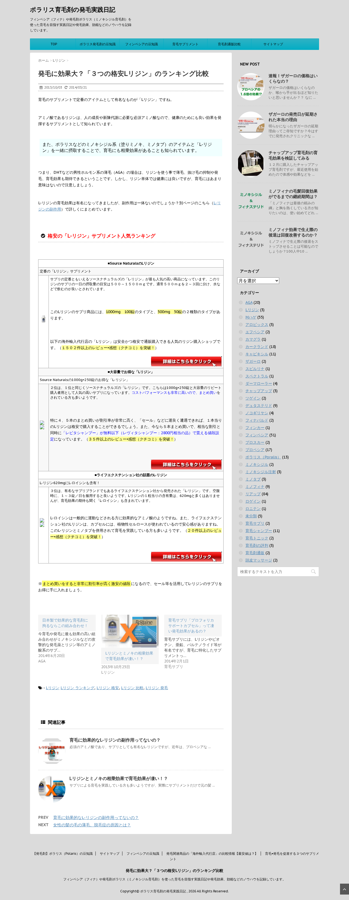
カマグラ (253, 339)
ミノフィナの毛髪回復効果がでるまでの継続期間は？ (293, 193)
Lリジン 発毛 (157, 687)
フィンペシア (256, 435)
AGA (248, 302)
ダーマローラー (258, 383)
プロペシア (254, 449)
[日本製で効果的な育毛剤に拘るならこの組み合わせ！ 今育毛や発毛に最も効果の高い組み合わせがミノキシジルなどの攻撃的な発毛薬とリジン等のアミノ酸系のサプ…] (69, 639)
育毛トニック (256, 538)
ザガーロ (253, 361)
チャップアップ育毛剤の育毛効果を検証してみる (293, 155)
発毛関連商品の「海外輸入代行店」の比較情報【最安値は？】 (212, 853)
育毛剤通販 (254, 552)
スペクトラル (256, 376)
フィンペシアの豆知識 (141, 44)
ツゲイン (253, 398)
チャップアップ (258, 390)
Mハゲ (250, 317)
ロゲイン (253, 501)
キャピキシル (256, 354)
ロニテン (253, 508)
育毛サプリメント (185, 44)
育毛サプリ (254, 523)
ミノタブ (253, 479)
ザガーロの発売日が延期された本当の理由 (293, 117)
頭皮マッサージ (258, 560)
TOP (53, 44)
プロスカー (254, 442)
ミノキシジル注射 (260, 471)
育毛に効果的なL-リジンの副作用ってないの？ (115, 740)
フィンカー (254, 427)
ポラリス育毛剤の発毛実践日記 (72, 9)
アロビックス (256, 324)
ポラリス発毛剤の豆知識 (98, 44)
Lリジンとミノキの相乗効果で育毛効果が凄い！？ (119, 778)
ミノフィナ (254, 486)
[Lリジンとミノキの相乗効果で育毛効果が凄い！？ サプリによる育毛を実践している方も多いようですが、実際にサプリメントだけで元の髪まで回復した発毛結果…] (130, 631)
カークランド (256, 346)
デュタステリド (258, 405)
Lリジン (52, 687)
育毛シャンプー (258, 530)
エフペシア (254, 331)
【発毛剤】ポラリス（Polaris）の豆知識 (63, 853)
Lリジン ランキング (77, 687)
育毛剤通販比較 (229, 44)
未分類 (251, 516)
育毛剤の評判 (256, 545)
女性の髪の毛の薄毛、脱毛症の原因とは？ (92, 824)
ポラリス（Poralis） (263, 457)
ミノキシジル (256, 464)
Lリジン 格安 (108, 687)
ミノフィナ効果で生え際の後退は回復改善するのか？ (293, 232)
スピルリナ (254, 368)
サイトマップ (273, 44)
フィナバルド (256, 420)
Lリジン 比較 (132, 687)
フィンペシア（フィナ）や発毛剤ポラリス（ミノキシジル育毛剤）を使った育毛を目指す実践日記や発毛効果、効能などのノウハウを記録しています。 (174, 879)
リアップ (253, 493)
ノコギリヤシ (256, 412)
